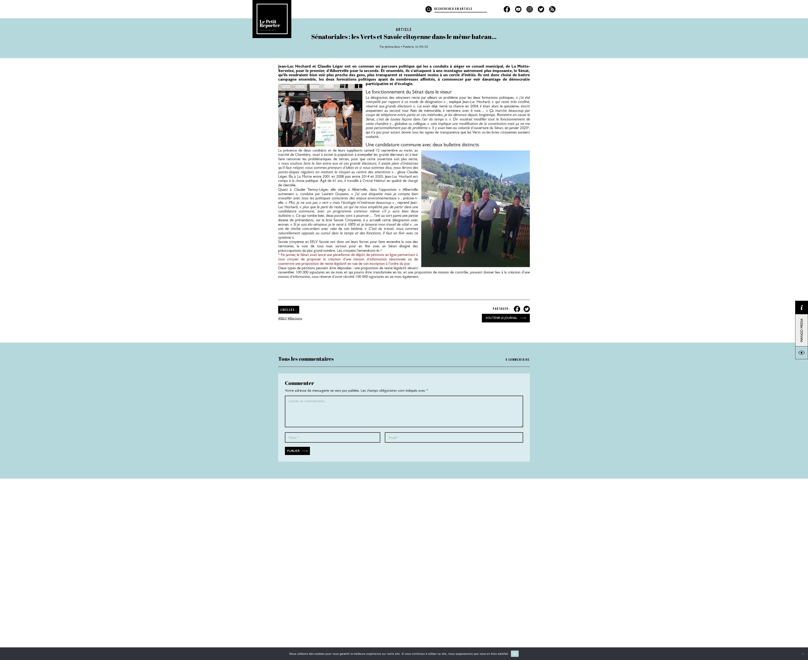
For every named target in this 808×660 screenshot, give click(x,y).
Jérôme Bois (392, 47)
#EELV (282, 319)
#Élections (295, 319)
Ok (515, 653)
